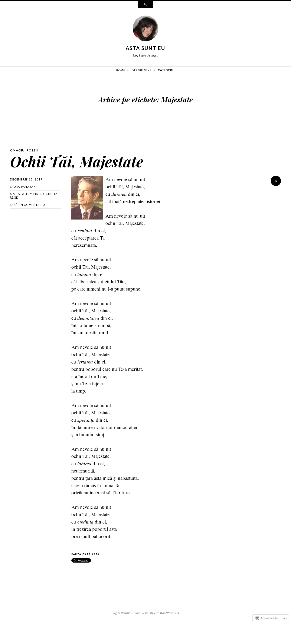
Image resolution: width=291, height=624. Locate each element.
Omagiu (17, 150)
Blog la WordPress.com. (126, 613)
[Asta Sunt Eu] (145, 29)
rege (14, 197)
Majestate (19, 194)
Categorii (166, 70)
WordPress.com (169, 613)
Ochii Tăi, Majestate (76, 161)
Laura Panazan (23, 186)
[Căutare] (145, 4)
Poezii (32, 150)
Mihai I (35, 194)
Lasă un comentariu (27, 205)
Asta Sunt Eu (145, 48)
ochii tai (51, 194)
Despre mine (141, 70)
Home (120, 70)
